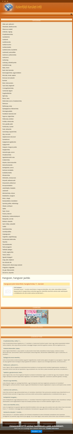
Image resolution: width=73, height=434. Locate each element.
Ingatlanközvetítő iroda (8, 157)
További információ (52, 428)
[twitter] (5, 1)
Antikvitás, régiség (7, 32)
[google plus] (7, 1)
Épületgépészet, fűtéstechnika (10, 108)
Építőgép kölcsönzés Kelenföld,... (12, 357)
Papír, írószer (6, 211)
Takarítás (4, 242)
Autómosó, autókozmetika (9, 55)
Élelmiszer (5, 103)
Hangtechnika (6, 149)
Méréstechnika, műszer (8, 193)
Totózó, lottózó (6, 254)
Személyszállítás (6, 231)
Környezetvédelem (7, 185)
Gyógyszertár (6, 144)
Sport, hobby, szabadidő (8, 224)
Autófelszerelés (6, 42)
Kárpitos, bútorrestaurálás (9, 162)
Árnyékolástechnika (7, 34)
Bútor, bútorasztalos (7, 83)
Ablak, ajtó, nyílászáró (8, 24)
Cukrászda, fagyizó (7, 90)
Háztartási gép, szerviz (8, 152)
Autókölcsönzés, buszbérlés (9, 49)
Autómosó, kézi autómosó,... (10, 390)
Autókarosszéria (6, 44)
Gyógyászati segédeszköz (9, 142)
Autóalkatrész (6, 37)
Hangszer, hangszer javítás (9, 147)
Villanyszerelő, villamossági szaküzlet (12, 265)
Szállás (4, 226)
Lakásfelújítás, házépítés (8, 188)
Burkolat (4, 80)
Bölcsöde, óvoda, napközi (9, 75)
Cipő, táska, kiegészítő (8, 85)
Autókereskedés (6, 47)
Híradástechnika (6, 155)
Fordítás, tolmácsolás (8, 121)
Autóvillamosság (6, 65)
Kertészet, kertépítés (7, 170)
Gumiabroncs (6, 139)
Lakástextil (5, 190)
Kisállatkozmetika (7, 172)
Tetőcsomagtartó (7, 247)
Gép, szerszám (6, 134)
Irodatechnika (6, 160)
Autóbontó (5, 39)
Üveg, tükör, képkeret (8, 260)
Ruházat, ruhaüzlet (7, 221)
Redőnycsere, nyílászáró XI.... (11, 365)
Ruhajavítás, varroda (7, 219)
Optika (4, 208)
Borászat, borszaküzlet (8, 78)
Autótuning (5, 60)
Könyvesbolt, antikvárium (9, 183)
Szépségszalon (6, 234)
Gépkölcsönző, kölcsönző (9, 137)
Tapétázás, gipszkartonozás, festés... (13, 372)
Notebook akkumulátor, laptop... (11, 348)
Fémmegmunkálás (7, 111)
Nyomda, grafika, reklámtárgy (10, 203)
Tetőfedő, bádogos (7, 249)
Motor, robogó (6, 198)
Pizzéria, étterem (7, 213)
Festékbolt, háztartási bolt (9, 114)
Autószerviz (5, 57)
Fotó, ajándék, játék (7, 124)
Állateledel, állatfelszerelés (9, 26)
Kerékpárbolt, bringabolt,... (10, 397)
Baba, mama (5, 67)
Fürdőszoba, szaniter (7, 126)
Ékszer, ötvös (5, 98)
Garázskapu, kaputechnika (9, 131)
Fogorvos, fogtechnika (8, 116)
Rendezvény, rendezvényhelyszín (11, 216)
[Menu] (71, 14)
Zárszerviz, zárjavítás (8, 272)
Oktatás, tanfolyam (7, 206)
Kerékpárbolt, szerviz (8, 167)
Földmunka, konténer (8, 119)
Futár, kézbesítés (6, 129)
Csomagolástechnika (7, 88)
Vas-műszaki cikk (6, 262)
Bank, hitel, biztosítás (8, 70)
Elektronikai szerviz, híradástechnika (12, 101)
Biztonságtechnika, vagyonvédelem (11, 73)
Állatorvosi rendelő (7, 29)
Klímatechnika (6, 175)
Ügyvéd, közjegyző (7, 257)
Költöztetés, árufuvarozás (9, 178)
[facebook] (2, 1)
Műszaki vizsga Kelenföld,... (10, 380)
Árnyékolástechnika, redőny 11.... (12, 341)
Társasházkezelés (7, 244)
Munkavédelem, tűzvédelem (9, 201)
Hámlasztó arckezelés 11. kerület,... (12, 412)
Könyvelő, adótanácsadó (8, 180)
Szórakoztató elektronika (9, 239)
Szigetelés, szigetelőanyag (9, 236)
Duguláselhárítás (7, 93)
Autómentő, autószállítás (9, 52)
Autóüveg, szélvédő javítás (9, 62)
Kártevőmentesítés (7, 165)
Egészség (5, 96)
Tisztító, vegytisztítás (7, 252)
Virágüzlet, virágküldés (8, 267)
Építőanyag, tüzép (7, 106)
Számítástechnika (7, 229)
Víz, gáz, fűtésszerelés (8, 270)
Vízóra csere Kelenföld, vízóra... (11, 404)
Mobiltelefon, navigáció (8, 196)
